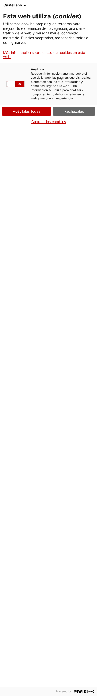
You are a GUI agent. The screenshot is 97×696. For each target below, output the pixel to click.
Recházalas (74, 111)
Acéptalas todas (26, 111)
